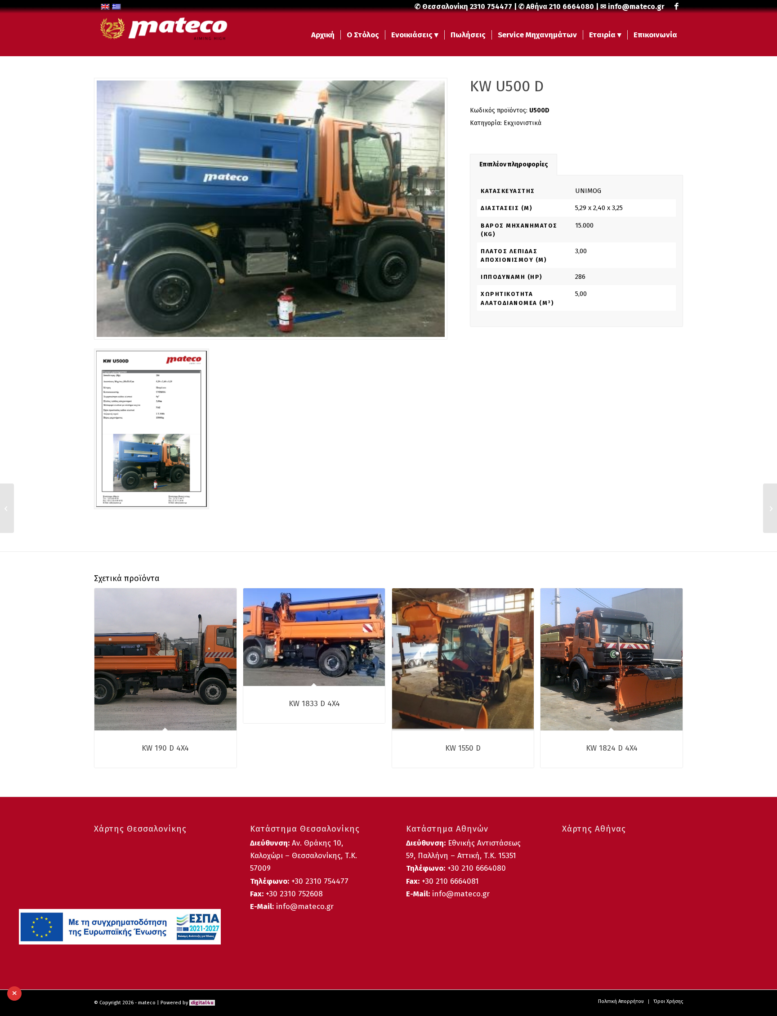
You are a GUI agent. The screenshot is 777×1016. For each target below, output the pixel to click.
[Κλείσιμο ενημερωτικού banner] (14, 993)
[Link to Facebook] (676, 6)
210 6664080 (571, 6)
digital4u (202, 1003)
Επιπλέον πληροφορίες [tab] (513, 164)
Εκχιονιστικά (522, 123)
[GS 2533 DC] (7, 508)
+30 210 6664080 (476, 868)
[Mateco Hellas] (161, 34)
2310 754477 (491, 6)
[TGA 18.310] (770, 508)
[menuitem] (322, 34)
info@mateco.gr (636, 6)
